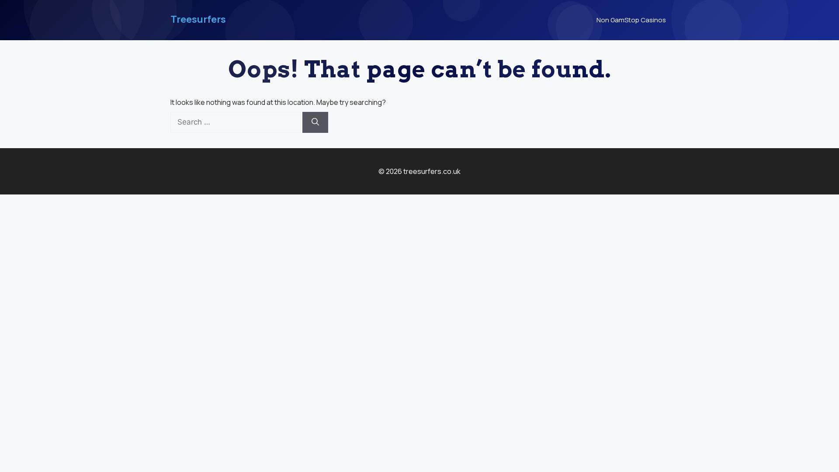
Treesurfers (198, 19)
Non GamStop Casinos (631, 19)
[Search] (315, 122)
